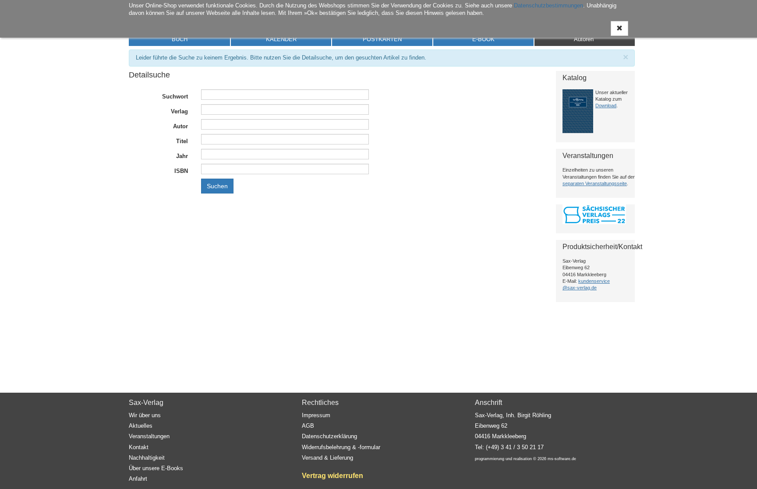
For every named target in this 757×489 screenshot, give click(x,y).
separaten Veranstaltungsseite (594, 183)
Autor (180, 126)
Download (605, 105)
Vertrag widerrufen (332, 475)
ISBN (181, 171)
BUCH (179, 39)
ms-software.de (562, 459)
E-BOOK (483, 39)
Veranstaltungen (149, 436)
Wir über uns (145, 415)
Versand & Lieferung (327, 457)
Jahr (182, 156)
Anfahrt (138, 478)
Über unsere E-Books (156, 468)
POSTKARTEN (382, 39)
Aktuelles (140, 425)
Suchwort (175, 96)
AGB (308, 425)
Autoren (584, 39)
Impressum (316, 415)
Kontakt (139, 447)
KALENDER (281, 39)
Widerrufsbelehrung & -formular (341, 447)
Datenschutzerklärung (329, 436)
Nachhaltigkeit (147, 457)
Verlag (179, 111)
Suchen (217, 186)
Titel (182, 141)
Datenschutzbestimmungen (548, 5)
